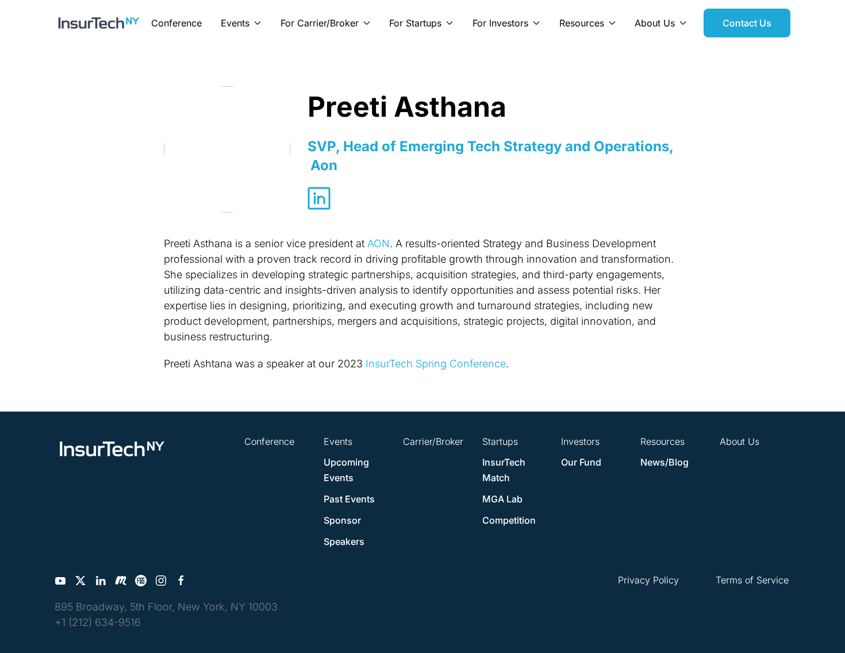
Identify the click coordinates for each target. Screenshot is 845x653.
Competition (509, 520)
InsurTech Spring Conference (436, 364)
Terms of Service (752, 580)
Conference (176, 23)
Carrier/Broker (433, 441)
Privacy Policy (648, 580)
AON (378, 243)
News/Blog (664, 462)
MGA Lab (502, 499)
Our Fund (581, 462)
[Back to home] (99, 23)
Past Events (349, 499)
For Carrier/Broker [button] (320, 23)
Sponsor (342, 520)
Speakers (344, 541)
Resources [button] (581, 23)
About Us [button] (655, 23)
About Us (739, 441)
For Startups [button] (415, 23)
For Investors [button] (500, 23)
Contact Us (747, 23)
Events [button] (235, 23)
